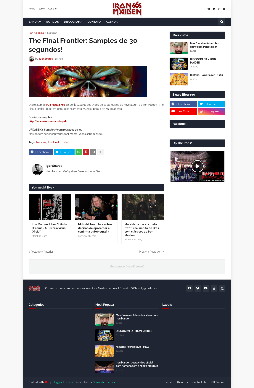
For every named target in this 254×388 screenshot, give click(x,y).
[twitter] (214, 9)
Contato (52, 8)
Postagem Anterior (41, 251)
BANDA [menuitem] (33, 21)
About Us (182, 382)
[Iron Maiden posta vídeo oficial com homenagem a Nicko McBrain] (104, 367)
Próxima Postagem (150, 251)
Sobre (42, 8)
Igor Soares (54, 166)
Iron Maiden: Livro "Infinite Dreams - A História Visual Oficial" (49, 228)
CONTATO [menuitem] (94, 21)
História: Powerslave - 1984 (206, 75)
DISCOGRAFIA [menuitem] (73, 21)
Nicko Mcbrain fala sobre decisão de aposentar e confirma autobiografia (95, 228)
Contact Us (199, 382)
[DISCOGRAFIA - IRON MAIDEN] (179, 64)
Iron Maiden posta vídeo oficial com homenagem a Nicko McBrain (137, 364)
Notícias (52, 33)
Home (32, 8)
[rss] (224, 9)
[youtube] (206, 288)
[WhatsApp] (78, 152)
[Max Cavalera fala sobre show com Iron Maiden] (179, 48)
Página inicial (37, 33)
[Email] (93, 152)
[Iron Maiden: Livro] (50, 207)
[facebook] (209, 9)
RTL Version (218, 382)
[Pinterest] (86, 152)
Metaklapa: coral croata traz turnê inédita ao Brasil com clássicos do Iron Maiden (142, 230)
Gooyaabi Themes (104, 382)
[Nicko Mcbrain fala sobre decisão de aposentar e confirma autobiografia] (96, 207)
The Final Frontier (58, 142)
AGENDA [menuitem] (112, 21)
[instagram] (219, 9)
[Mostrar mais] (100, 152)
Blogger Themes (62, 382)
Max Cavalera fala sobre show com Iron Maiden (204, 45)
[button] (221, 21)
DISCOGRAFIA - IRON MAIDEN (203, 61)
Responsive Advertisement (127, 266)
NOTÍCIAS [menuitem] (52, 21)
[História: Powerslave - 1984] (179, 79)
